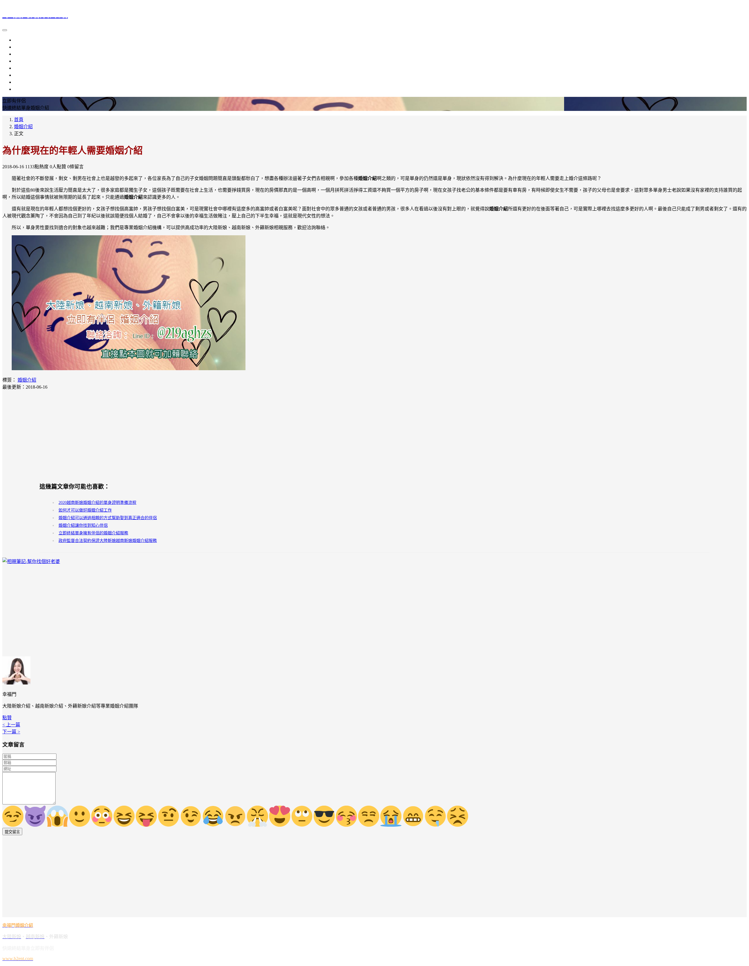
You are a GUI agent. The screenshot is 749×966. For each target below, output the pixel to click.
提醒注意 (23, 75)
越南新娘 (23, 46)
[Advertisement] (374, 436)
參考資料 (23, 82)
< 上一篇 (11, 724)
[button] (7, 717)
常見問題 (23, 89)
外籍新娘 (23, 54)
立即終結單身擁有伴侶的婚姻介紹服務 (93, 533)
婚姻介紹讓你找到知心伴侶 (83, 525)
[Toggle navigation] (4, 30)
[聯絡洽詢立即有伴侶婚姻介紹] (128, 368)
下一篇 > (11, 731)
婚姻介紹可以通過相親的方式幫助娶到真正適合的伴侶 (108, 518)
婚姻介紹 (23, 61)
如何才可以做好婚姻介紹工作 (85, 510)
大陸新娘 (23, 39)
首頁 (18, 119)
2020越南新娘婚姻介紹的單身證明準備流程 (97, 502)
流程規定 (23, 68)
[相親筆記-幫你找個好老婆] (31, 561)
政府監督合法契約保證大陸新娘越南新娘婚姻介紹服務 (108, 540)
